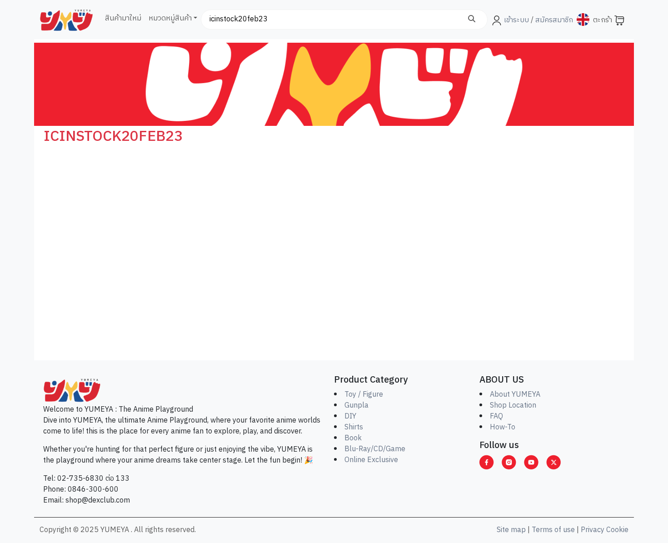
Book (353, 438)
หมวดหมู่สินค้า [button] (170, 18)
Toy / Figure (363, 395)
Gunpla (356, 405)
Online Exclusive (371, 460)
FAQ (496, 416)
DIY (350, 416)
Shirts (353, 427)
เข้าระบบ (516, 20)
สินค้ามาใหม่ (123, 18)
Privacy (592, 530)
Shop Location (513, 405)
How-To (502, 427)
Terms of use (553, 530)
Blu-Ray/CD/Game (374, 449)
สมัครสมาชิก (553, 20)
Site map (511, 530)
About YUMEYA (515, 395)
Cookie (617, 530)
